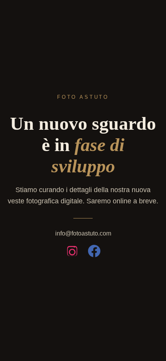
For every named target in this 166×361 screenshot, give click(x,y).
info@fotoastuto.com (83, 233)
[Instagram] (72, 252)
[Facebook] (94, 252)
